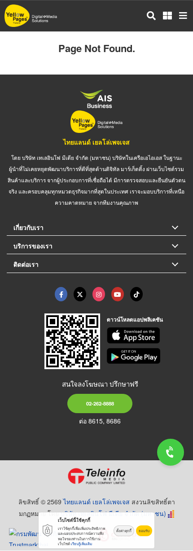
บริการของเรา (33, 245)
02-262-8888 (100, 403)
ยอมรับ (144, 530)
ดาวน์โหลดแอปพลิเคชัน (135, 319)
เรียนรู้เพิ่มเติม (81, 543)
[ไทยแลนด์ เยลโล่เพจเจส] (80, 294)
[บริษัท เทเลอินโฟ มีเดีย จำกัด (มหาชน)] (96, 476)
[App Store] (147, 335)
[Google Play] (147, 356)
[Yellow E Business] (61, 294)
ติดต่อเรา (26, 264)
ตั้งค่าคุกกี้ (124, 530)
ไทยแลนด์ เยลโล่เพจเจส (96, 141)
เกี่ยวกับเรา (28, 227)
